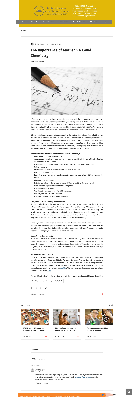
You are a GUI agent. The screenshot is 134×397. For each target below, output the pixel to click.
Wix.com (49, 396)
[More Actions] (102, 370)
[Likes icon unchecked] (36, 383)
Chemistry (35, 281)
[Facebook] (103, 395)
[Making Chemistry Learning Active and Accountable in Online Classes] (67, 317)
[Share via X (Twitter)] (36, 288)
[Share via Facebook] (32, 288)
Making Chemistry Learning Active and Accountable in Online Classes (65, 329)
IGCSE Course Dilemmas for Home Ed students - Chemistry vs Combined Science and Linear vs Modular (35, 329)
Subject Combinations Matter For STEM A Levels (98, 329)
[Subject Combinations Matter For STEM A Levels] (99, 317)
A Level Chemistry (46, 281)
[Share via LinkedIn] (41, 288)
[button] (111, 30)
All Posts (23, 30)
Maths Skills (58, 281)
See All (111, 305)
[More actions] (102, 44)
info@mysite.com (75, 396)
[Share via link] (46, 288)
